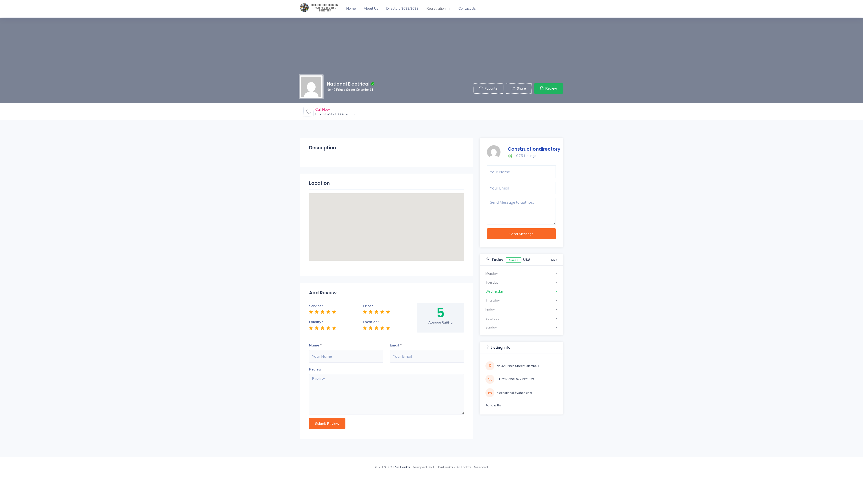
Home (351, 8)
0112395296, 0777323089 (335, 114)
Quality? (316, 322)
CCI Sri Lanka (399, 467)
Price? (368, 306)
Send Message (521, 233)
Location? (371, 322)
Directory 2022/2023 (402, 8)
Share (521, 88)
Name (314, 345)
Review (551, 88)
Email (394, 345)
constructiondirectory (534, 149)
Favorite (491, 88)
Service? (316, 306)
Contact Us (467, 8)
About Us (371, 8)
